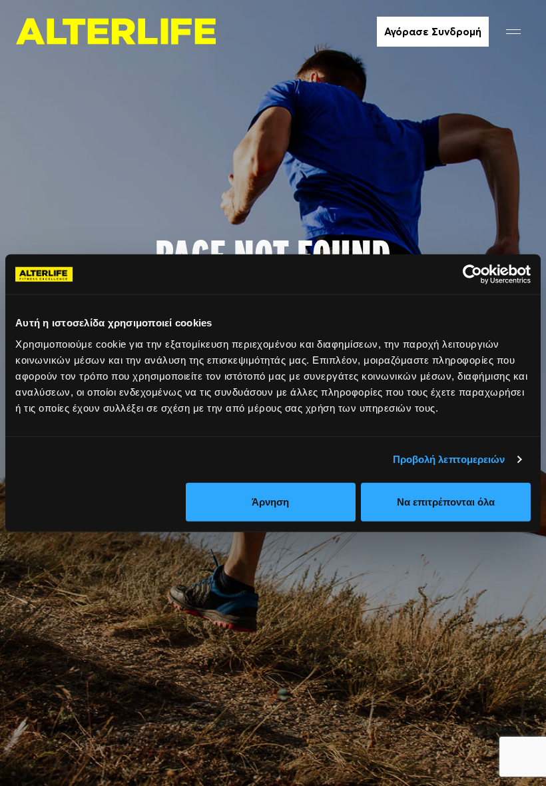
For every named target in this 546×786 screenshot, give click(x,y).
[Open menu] (513, 32)
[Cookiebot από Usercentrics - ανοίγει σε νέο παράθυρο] (472, 274)
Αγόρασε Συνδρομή (432, 31)
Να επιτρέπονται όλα (446, 501)
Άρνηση (270, 501)
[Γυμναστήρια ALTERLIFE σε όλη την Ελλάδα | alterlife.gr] (116, 31)
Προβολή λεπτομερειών (449, 459)
